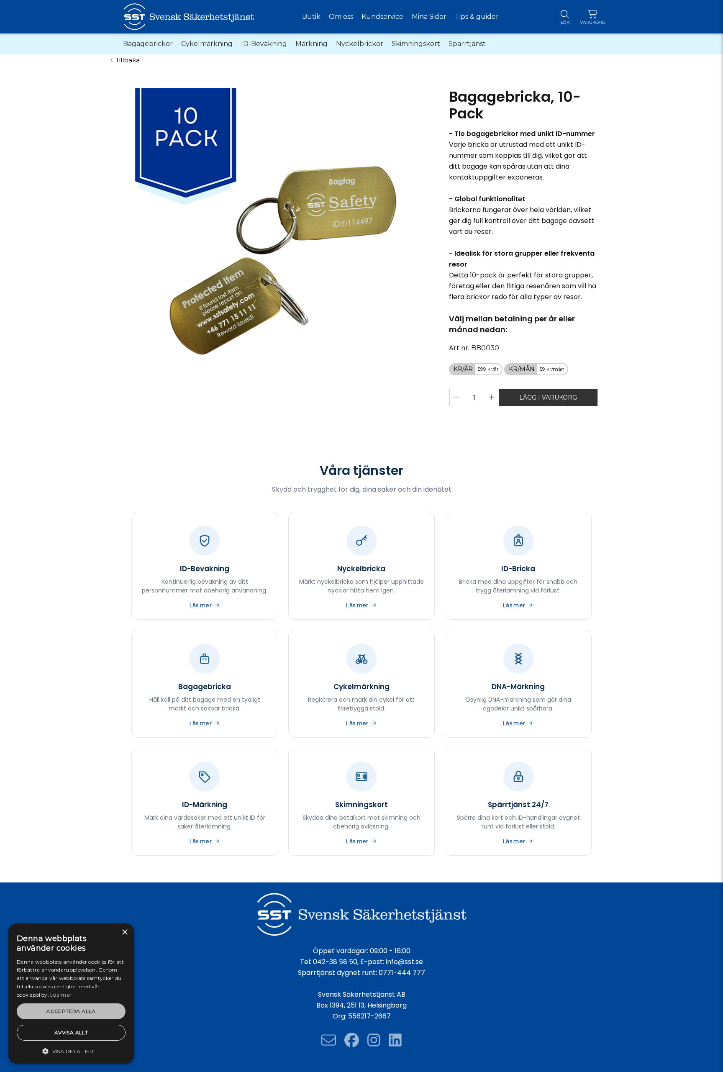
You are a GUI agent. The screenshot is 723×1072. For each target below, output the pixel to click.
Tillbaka (127, 60)
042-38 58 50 (335, 962)
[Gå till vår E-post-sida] (328, 1040)
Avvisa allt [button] (71, 1032)
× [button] (124, 932)
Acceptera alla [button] (71, 1011)
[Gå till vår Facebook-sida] (352, 1040)
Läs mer (60, 994)
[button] (71, 1050)
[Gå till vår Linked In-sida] (395, 1040)
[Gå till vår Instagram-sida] (374, 1040)
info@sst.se (404, 962)
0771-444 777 (402, 972)
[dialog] (71, 993)
